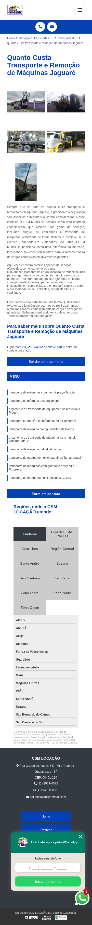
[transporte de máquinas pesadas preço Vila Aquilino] (26, 182)
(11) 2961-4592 (33, 347)
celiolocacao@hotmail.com (47, 797)
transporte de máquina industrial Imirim (35, 449)
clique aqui (55, 347)
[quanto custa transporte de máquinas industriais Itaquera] (66, 102)
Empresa (45, 830)
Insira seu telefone (48, 858)
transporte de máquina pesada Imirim (34, 401)
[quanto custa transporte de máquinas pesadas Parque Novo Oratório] (66, 142)
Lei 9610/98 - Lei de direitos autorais (56, 742)
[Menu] (80, 9)
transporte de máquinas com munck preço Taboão (42, 392)
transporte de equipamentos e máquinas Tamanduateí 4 (46, 457)
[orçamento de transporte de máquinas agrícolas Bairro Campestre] (26, 142)
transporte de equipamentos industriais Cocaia (40, 478)
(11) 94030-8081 (47, 790)
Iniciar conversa (48, 881)
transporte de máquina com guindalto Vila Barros (41, 429)
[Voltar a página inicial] (15, 10)
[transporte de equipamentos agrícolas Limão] (26, 102)
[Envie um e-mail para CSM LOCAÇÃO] (52, 27)
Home (46, 816)
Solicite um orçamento (46, 362)
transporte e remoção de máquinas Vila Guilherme (42, 421)
